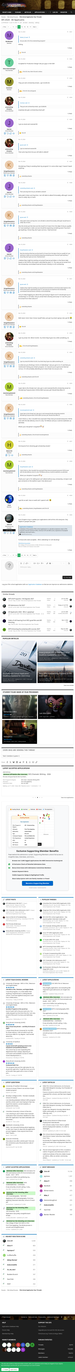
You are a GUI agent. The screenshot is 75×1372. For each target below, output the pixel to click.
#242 (71, 59)
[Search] (71, 12)
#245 (71, 119)
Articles (28, 12)
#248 (71, 182)
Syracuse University (12, 1139)
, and (29, 91)
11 (13, 27)
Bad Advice (8, 736)
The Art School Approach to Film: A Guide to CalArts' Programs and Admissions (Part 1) (57, 1151)
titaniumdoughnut (50, 1200)
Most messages (48, 1167)
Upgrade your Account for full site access (51, 1330)
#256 (71, 404)
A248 (40, 716)
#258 (71, 461)
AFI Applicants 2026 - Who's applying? (21, 612)
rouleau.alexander (63, 613)
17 (30, 27)
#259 (71, 495)
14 (21, 27)
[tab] (33, 797)
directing (31, 22)
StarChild (47, 1210)
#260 (71, 515)
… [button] (10, 27)
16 (27, 27)
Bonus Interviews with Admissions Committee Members (31, 868)
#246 (71, 139)
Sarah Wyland (42, 679)
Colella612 (6, 716)
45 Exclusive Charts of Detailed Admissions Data (28, 864)
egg (9, 624)
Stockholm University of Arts (15, 1125)
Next (34, 27)
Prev (5, 27)
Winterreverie (49, 1191)
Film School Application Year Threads (31, 600)
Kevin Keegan (7, 741)
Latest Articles (48, 1082)
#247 (71, 161)
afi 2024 (25, 22)
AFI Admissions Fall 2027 (16, 605)
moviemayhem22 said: (26, 410)
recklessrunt (52, 971)
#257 (71, 441)
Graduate (31, 716)
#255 (71, 383)
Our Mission (42, 1326)
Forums (18, 12)
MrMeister (6, 22)
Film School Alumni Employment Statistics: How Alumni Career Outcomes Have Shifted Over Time (56, 1136)
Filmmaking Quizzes (11, 920)
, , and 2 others (32, 71)
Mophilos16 (52, 955)
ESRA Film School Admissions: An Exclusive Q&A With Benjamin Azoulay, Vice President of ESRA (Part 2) (57, 1105)
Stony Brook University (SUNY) (15, 931)
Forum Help (6, 1330)
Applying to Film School (9, 681)
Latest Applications (50, 980)
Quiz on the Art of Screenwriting (16, 917)
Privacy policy (42, 1317)
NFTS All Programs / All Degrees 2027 (21, 599)
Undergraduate (22, 741)
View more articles (69, 685)
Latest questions (13, 1082)
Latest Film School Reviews (17, 980)
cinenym (51, 948)
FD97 (9, 1284)
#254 (71, 352)
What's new (6, 12)
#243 (71, 78)
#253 (71, 333)
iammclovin (52, 927)
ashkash (70, 1357)
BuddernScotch (12, 1274)
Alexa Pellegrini (47, 1098)
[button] (13, 12)
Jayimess (47, 1176)
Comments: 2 (50, 791)
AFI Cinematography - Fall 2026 (30, 774)
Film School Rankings (45, 680)
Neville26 (47, 1186)
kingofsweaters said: (25, 250)
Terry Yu (51, 941)
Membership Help (7, 1333)
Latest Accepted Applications (16, 768)
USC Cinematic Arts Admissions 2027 (17, 910)
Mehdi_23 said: (24, 37)
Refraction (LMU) (10, 712)
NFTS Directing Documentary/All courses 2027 (24, 629)
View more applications (67, 797)
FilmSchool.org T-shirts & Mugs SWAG (50, 1333)
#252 (71, 313)
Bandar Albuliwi (49, 1215)
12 (16, 27)
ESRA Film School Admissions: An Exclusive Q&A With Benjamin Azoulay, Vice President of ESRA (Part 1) (57, 1088)
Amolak (10, 631)
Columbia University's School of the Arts (18, 1111)
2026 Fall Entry (6, 772)
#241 (71, 32)
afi (20, 22)
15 (24, 27)
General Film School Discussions (14, 934)
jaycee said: (23, 145)
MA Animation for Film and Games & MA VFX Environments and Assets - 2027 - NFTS (57, 999)
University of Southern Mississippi (16, 1086)
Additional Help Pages (53, 1317)
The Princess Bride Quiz (13, 924)
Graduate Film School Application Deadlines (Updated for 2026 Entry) (16, 674)
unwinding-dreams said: (26, 188)
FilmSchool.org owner (24, 543)
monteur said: (24, 103)
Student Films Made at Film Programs (20, 692)
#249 (71, 211)
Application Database (26, 527)
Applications (40, 12)
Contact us (24, 1317)
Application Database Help (10, 1326)
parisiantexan (6, 791)
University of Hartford (13, 1042)
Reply (70, 48)
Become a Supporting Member (37, 883)
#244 (71, 97)
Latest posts (11, 900)
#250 (71, 244)
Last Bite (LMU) (45, 713)
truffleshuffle (11, 1255)
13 (19, 27)
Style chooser (7, 1317)
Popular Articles (11, 638)
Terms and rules (32, 1317)
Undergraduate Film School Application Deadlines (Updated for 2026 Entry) (54, 653)
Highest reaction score (15, 1236)
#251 (71, 279)
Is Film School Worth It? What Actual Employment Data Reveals (54, 1121)
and (32, 205)
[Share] (67, 32)
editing (37, 22)
